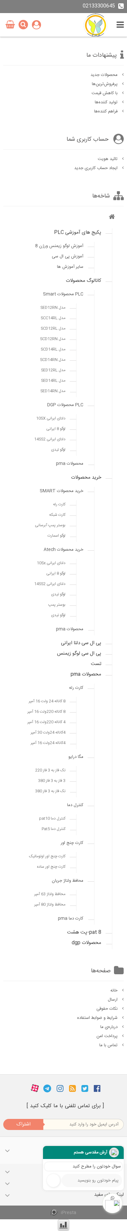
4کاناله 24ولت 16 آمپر (48, 743)
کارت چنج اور (72, 843)
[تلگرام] (47, 1088)
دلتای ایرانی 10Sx (51, 563)
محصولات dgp (86, 943)
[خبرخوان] (72, 1088)
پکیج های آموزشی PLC (77, 232)
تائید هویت (108, 159)
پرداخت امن (107, 1036)
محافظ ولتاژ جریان (67, 880)
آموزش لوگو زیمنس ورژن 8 (59, 246)
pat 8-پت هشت (84, 932)
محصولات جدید (105, 75)
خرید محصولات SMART (61, 491)
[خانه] (112, 218)
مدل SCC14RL (53, 318)
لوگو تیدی (58, 449)
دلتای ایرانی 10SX (50, 418)
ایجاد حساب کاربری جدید (96, 168)
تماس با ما (109, 1045)
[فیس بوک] (97, 1088)
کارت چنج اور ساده (51, 866)
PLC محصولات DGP (65, 405)
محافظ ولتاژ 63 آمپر (49, 894)
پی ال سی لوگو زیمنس (79, 653)
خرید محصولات (86, 477)
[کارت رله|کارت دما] (96, 24)
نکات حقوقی (107, 1008)
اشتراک (23, 1124)
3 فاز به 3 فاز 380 (51, 780)
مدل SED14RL (53, 380)
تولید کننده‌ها (107, 102)
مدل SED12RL (53, 370)
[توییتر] (84, 1088)
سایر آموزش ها (70, 266)
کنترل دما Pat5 (53, 829)
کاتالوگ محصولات (83, 281)
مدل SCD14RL (53, 349)
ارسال (113, 999)
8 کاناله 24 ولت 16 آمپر (47, 701)
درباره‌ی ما (109, 1027)
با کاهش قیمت (105, 93)
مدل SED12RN (52, 307)
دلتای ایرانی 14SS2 (49, 439)
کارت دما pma (70, 918)
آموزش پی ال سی (67, 256)
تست (96, 664)
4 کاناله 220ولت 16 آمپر (46, 722)
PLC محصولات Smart (63, 294)
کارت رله (59, 504)
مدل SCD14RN (52, 359)
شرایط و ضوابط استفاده (98, 1017)
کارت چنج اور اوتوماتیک (47, 856)
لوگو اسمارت (56, 535)
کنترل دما (75, 805)
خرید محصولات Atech (63, 549)
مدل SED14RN (52, 391)
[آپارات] (35, 1088)
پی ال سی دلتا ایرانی (81, 643)
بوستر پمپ (56, 604)
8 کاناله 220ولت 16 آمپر (46, 711)
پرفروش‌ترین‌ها (105, 84)
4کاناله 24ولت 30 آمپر (48, 732)
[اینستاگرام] (60, 1088)
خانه (114, 990)
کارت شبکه (57, 515)
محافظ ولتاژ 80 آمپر (49, 904)
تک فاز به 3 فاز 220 (50, 770)
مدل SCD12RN (52, 339)
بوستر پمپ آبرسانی (50, 525)
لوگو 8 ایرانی (55, 429)
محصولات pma (69, 463)
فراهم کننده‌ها (106, 111)
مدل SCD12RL (53, 328)
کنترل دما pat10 (52, 818)
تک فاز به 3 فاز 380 (50, 791)
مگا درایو (75, 756)
